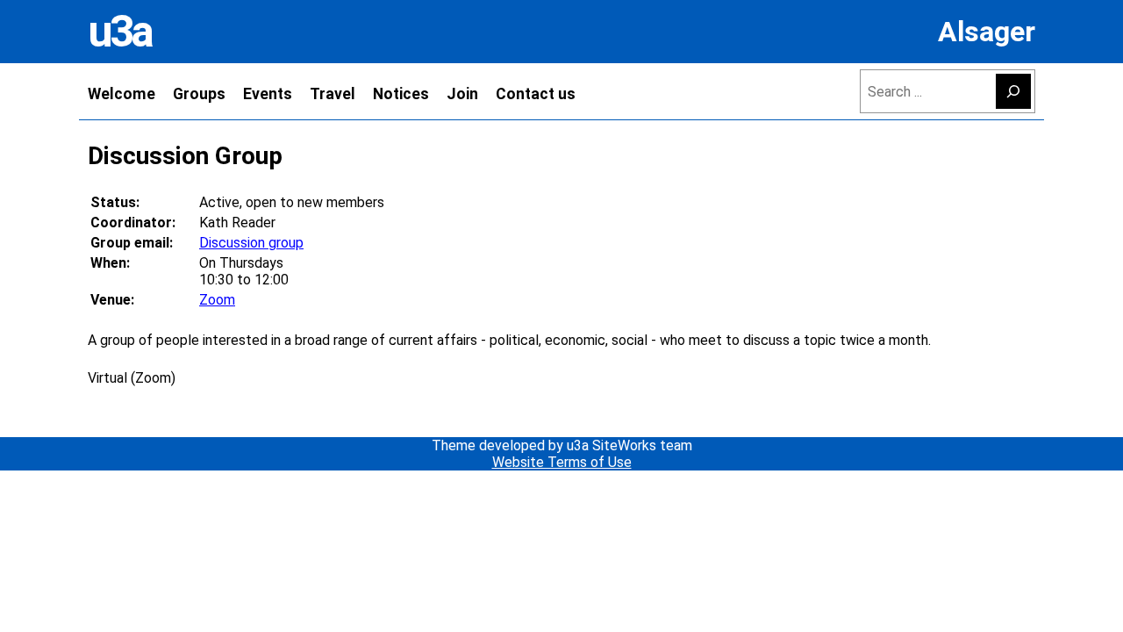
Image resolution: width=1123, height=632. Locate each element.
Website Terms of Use (562, 462)
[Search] (1013, 91)
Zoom (217, 299)
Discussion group (251, 242)
